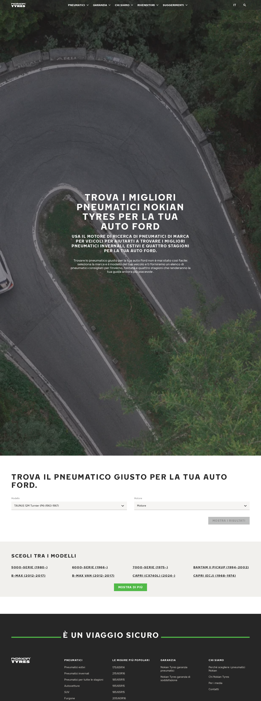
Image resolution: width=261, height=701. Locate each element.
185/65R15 (118, 679)
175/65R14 (118, 667)
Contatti (214, 689)
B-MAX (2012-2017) (28, 575)
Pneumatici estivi (74, 667)
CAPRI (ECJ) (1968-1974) (214, 575)
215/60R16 (118, 673)
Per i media (215, 682)
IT (234, 5)
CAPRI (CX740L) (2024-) (154, 575)
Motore (138, 498)
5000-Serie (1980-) (29, 567)
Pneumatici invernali (76, 673)
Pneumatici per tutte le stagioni (83, 679)
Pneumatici (76, 5)
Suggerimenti (173, 5)
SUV (66, 692)
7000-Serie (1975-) (150, 567)
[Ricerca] (245, 5)
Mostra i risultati (229, 520)
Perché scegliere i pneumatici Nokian (227, 669)
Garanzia (100, 5)
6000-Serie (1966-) (90, 567)
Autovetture (72, 685)
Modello (15, 498)
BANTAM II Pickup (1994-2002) (221, 567)
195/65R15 (118, 685)
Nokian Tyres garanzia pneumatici (174, 669)
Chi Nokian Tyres (219, 676)
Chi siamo (122, 5)
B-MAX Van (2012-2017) (93, 575)
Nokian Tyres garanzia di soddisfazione (175, 678)
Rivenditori (146, 5)
